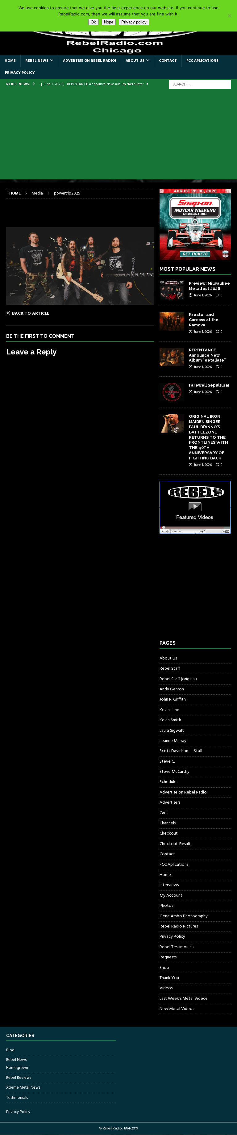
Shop (164, 967)
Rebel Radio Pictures (179, 926)
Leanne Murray (173, 740)
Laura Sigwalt (172, 730)
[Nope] (229, 16)
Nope (108, 22)
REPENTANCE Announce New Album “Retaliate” (207, 355)
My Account (171, 895)
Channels (168, 823)
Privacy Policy (20, 73)
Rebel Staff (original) (178, 679)
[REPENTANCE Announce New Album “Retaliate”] (172, 357)
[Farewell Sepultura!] (172, 392)
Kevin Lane (169, 710)
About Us (135, 61)
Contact (168, 61)
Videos (166, 988)
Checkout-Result (175, 844)
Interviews (169, 885)
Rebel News (36, 61)
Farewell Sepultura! (209, 385)
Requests (168, 957)
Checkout (169, 833)
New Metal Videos (177, 1008)
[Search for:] (200, 84)
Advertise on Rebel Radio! (89, 61)
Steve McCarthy (174, 771)
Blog (10, 1050)
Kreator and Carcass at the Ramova (203, 319)
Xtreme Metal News (23, 1087)
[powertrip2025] (80, 301)
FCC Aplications (202, 61)
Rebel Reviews (18, 1077)
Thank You (169, 978)
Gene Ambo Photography (184, 916)
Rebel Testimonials (177, 947)
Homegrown (17, 1068)
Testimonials (17, 1098)
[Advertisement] (118, 136)
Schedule (168, 781)
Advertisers (170, 802)
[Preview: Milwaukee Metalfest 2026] (172, 290)
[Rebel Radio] (118, 51)
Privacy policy (134, 22)
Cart (163, 813)
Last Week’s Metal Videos (183, 998)
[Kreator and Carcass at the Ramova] (172, 321)
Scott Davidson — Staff (181, 751)
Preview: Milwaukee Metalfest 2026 (209, 286)
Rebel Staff (170, 668)
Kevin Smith (170, 720)
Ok (93, 22)
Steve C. (167, 761)
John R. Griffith (173, 699)
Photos (166, 905)
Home (10, 61)
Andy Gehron (172, 689)
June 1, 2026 (203, 295)
